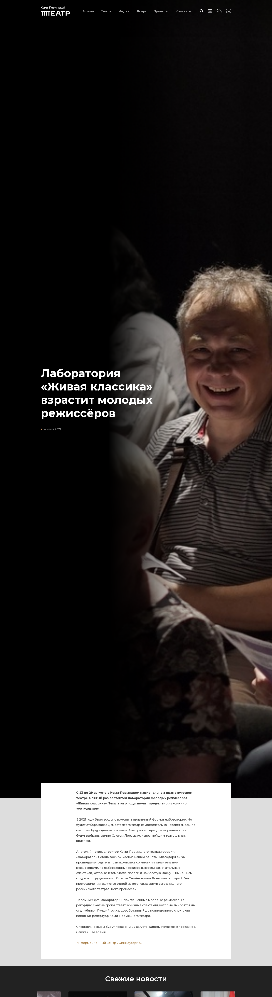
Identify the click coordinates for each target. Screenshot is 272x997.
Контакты (184, 11)
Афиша (88, 11)
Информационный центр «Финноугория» (109, 943)
